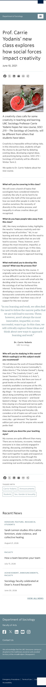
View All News (35, 598)
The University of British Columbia (17, 5)
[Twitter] (9, 76)
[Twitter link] (11, 632)
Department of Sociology (13, 16)
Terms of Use (27, 679)
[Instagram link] (29, 632)
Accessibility (7, 683)
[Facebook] (5, 76)
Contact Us (8, 640)
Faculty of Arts (10, 625)
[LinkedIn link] (17, 632)
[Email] (18, 76)
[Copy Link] (23, 76)
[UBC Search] (40, 3)
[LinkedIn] (14, 76)
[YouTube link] (23, 632)
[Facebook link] (5, 632)
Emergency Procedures (11, 679)
